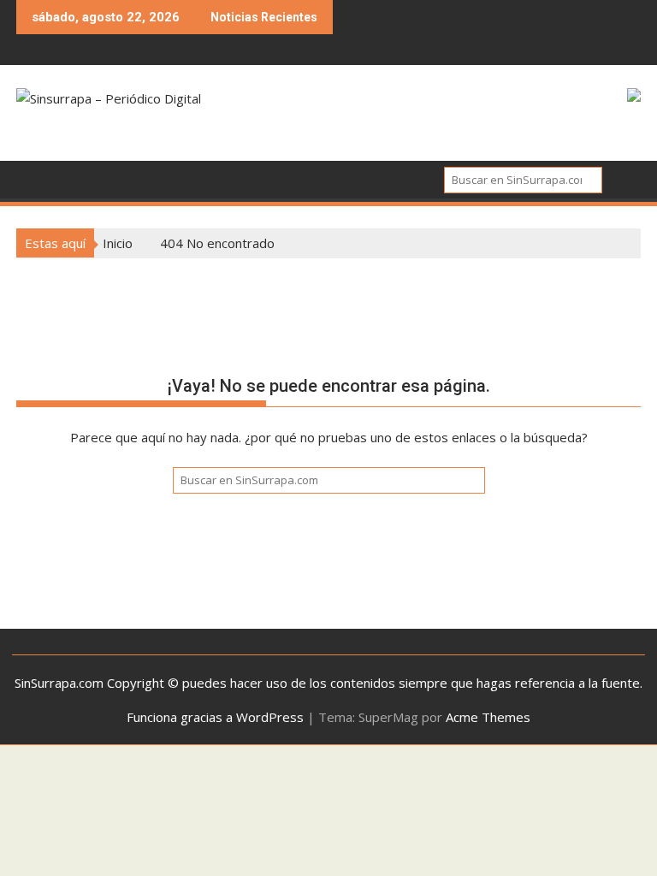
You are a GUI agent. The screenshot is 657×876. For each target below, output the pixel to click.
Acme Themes (488, 716)
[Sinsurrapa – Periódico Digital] (33, 178)
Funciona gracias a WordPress (215, 716)
